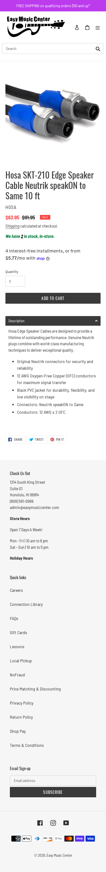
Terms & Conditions (27, 745)
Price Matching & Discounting (35, 688)
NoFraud (17, 674)
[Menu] (97, 27)
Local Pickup (21, 660)
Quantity (11, 271)
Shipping (12, 225)
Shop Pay (18, 731)
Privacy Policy (21, 703)
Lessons (17, 646)
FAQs (14, 618)
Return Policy (21, 717)
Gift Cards (18, 632)
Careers (16, 590)
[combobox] (52, 48)
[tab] (53, 321)
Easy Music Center (59, 855)
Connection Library (26, 604)
